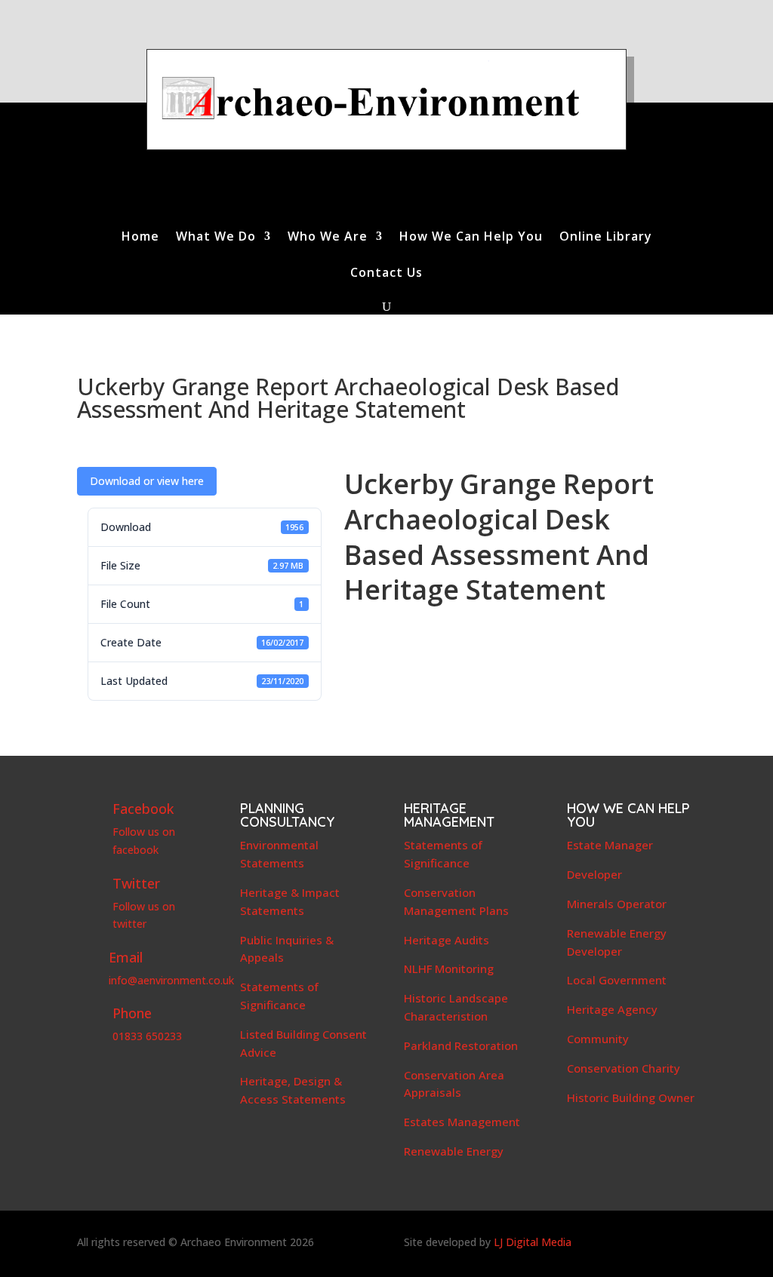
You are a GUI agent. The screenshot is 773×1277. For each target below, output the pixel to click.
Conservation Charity (623, 1068)
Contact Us (386, 274)
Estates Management (462, 1121)
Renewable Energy (454, 1151)
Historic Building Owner (630, 1097)
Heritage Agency (612, 1009)
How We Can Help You (471, 237)
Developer (594, 874)
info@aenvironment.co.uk (171, 980)
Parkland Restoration (461, 1045)
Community (598, 1038)
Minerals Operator (617, 903)
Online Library (605, 237)
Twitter (136, 883)
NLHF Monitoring (449, 968)
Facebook (143, 809)
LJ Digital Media (532, 1242)
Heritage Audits (446, 939)
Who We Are (328, 237)
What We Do (216, 237)
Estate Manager (610, 844)
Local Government (617, 979)
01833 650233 (147, 1036)
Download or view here (147, 481)
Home (140, 237)
